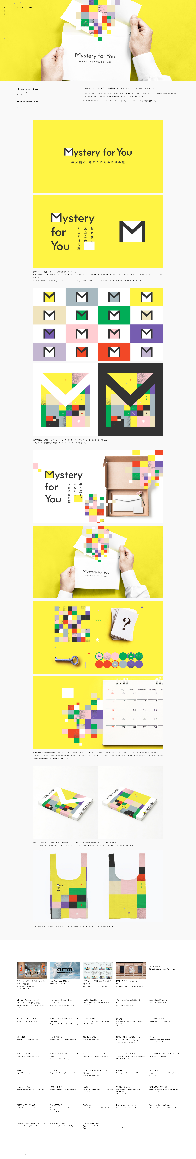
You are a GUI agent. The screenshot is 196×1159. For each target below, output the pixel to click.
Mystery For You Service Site (29, 101)
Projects (20, 7)
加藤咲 (4, 11)
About (29, 7)
